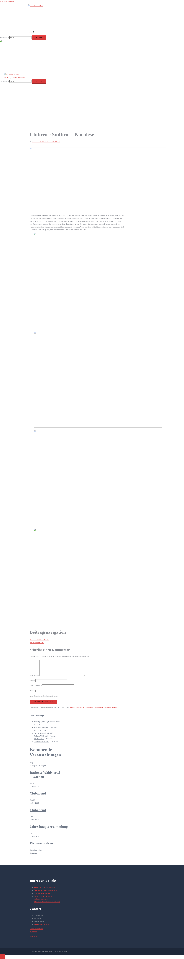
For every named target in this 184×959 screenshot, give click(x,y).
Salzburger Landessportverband (44, 887)
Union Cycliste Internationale (44, 896)
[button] (32, 32)
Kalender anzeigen (36, 850)
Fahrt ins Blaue (39, 733)
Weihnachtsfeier (41, 843)
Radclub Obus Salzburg (42, 893)
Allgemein (57, 142)
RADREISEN (37, 10)
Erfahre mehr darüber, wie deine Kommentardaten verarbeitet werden (93, 707)
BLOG (34, 22)
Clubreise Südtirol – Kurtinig (40, 640)
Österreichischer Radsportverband (45, 890)
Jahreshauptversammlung (49, 827)
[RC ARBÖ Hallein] (35, 6)
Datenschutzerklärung (37, 929)
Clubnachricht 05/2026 (41, 742)
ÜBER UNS (36, 25)
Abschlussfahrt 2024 (37, 643)
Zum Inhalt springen (7, 1)
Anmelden (33, 853)
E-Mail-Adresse (36, 686)
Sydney (65, 951)
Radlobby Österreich (41, 899)
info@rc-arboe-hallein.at (42, 924)
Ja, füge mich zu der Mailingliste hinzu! (44, 696)
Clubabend (38, 793)
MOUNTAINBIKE (39, 13)
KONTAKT (36, 27)
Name (32, 680)
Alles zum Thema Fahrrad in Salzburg (47, 902)
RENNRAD (36, 16)
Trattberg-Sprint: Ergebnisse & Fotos (46, 722)
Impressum (33, 932)
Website (32, 691)
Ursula (33, 142)
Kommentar (34, 675)
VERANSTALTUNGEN (41, 19)
